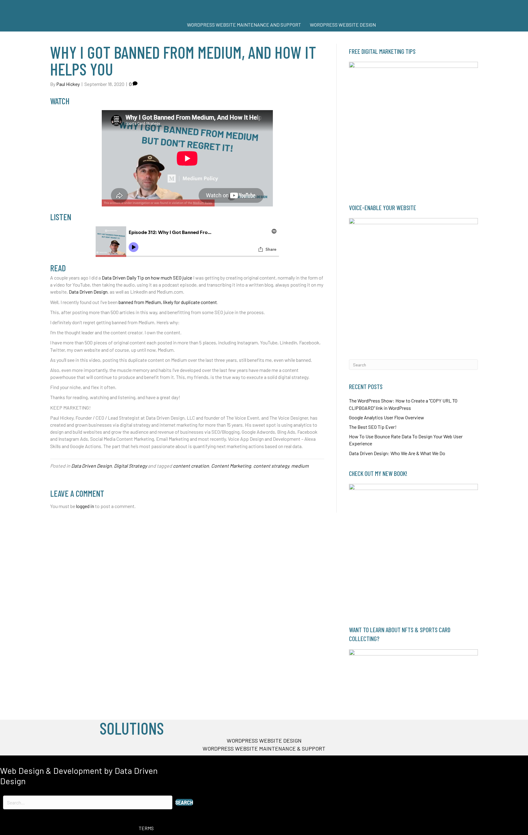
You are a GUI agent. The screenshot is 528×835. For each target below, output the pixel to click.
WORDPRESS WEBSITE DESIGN (343, 25)
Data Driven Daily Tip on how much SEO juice (147, 277)
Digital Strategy (130, 466)
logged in (85, 506)
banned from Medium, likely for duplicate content (168, 302)
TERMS (146, 828)
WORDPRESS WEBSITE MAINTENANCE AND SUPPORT (244, 25)
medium (300, 466)
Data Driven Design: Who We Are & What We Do (397, 453)
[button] (184, 802)
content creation (191, 466)
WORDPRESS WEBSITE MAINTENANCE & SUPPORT (264, 748)
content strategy (271, 466)
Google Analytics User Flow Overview (386, 417)
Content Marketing (231, 466)
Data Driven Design (88, 292)
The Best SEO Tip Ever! (373, 427)
